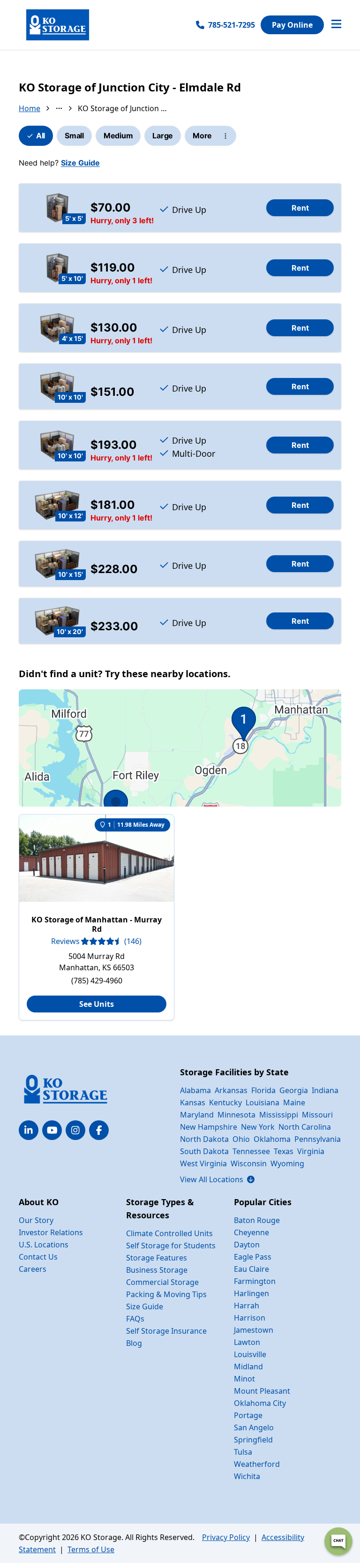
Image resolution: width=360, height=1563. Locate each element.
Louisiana (262, 1102)
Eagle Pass (252, 1257)
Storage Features (156, 1258)
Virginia (310, 1151)
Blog (134, 1343)
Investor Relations (51, 1232)
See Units (96, 1004)
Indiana (325, 1090)
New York (258, 1127)
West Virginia (203, 1163)
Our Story (36, 1220)
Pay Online (292, 25)
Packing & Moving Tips (166, 1294)
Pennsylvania (317, 1139)
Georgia (293, 1090)
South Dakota (204, 1151)
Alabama (195, 1090)
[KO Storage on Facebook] (99, 1130)
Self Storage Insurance (166, 1331)
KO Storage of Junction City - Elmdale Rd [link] (123, 108)
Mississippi (278, 1115)
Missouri (317, 1115)
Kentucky (225, 1102)
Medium (118, 135)
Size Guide (80, 162)
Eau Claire (251, 1269)
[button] (180, 783)
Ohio (241, 1139)
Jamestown (253, 1330)
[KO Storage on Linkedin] (28, 1130)
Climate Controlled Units (169, 1233)
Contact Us (38, 1257)
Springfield (253, 1440)
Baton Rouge (257, 1220)
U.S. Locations (43, 1244)
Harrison (249, 1318)
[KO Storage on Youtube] (52, 1130)
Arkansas (231, 1090)
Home (29, 108)
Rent (300, 207)
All (40, 135)
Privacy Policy (226, 1537)
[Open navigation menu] (336, 25)
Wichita (247, 1476)
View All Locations (217, 1179)
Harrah (246, 1305)
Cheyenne (251, 1232)
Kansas (192, 1102)
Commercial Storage (162, 1282)
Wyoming (287, 1163)
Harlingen (251, 1293)
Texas (283, 1151)
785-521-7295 (231, 25)
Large (162, 135)
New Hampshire (208, 1127)
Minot (244, 1379)
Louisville (250, 1354)
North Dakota (204, 1139)
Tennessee (251, 1151)
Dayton (247, 1244)
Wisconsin (249, 1163)
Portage (248, 1415)
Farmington (255, 1281)
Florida (263, 1090)
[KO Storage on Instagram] (75, 1130)
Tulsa (243, 1452)
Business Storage (157, 1270)
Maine (294, 1102)
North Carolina (304, 1127)
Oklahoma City (260, 1403)
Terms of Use (91, 1549)
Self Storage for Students (171, 1245)
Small (74, 135)
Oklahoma (272, 1139)
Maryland (197, 1115)
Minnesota (236, 1115)
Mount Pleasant (262, 1391)
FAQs (135, 1319)
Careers (32, 1269)
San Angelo (254, 1427)
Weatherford (257, 1464)
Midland (248, 1366)
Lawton (247, 1342)
